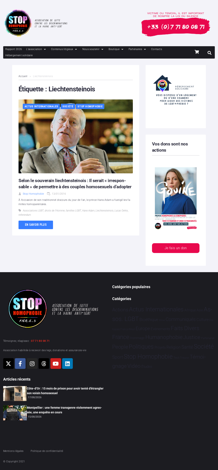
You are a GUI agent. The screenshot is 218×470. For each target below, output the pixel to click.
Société (67, 106)
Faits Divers (185, 328)
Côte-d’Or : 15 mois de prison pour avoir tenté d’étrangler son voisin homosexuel (65, 391)
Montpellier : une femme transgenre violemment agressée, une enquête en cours (64, 410)
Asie (199, 310)
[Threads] (44, 363)
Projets (160, 347)
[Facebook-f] (20, 363)
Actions (120, 310)
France (120, 337)
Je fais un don (176, 248)
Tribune (184, 357)
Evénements (160, 329)
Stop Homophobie (90, 106)
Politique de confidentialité (47, 451)
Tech (176, 357)
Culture (202, 319)
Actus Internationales (41, 106)
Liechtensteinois (104, 210)
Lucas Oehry (121, 210)
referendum (25, 214)
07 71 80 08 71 (40, 340)
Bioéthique (148, 319)
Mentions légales (13, 451)
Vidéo (134, 366)
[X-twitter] (8, 363)
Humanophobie (163, 337)
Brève (162, 320)
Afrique (190, 310)
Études (146, 366)
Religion (173, 347)
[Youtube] (55, 363)
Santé (187, 347)
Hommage (137, 338)
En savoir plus (36, 224)
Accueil (23, 76)
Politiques (141, 346)
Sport (117, 357)
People (120, 347)
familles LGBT (73, 210)
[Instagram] (32, 363)
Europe (143, 328)
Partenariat (207, 338)
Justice (191, 337)
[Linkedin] (67, 363)
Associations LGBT (33, 210)
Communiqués (181, 319)
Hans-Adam (88, 210)
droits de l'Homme (55, 210)
